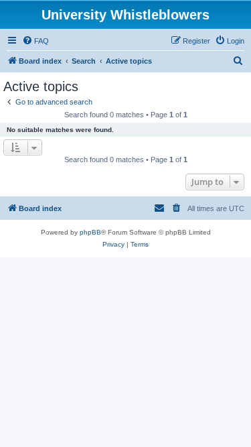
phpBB (90, 232)
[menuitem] (35, 41)
